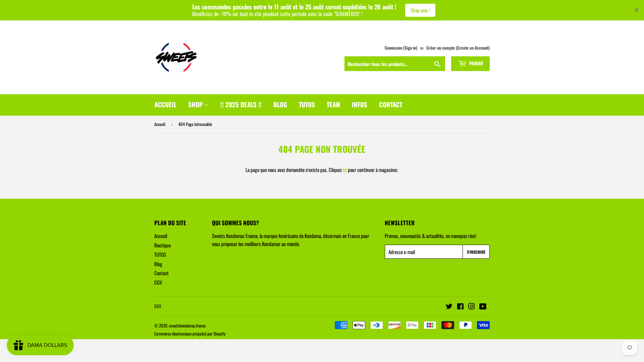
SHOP (196, 104)
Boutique (162, 245)
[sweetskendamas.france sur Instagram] (471, 306)
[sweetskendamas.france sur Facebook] (460, 306)
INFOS (359, 104)
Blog (158, 263)
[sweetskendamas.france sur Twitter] (449, 306)
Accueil (159, 124)
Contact (161, 273)
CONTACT (390, 104)
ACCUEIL (165, 104)
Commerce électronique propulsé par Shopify (189, 333)
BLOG (280, 104)
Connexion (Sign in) (401, 48)
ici (345, 169)
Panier (475, 63)
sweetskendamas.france (187, 325)
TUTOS (307, 104)
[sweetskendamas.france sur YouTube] (482, 306)
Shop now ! (420, 10)
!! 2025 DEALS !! (241, 104)
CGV (158, 282)
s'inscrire (476, 252)
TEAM (333, 104)
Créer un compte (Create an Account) (458, 48)
